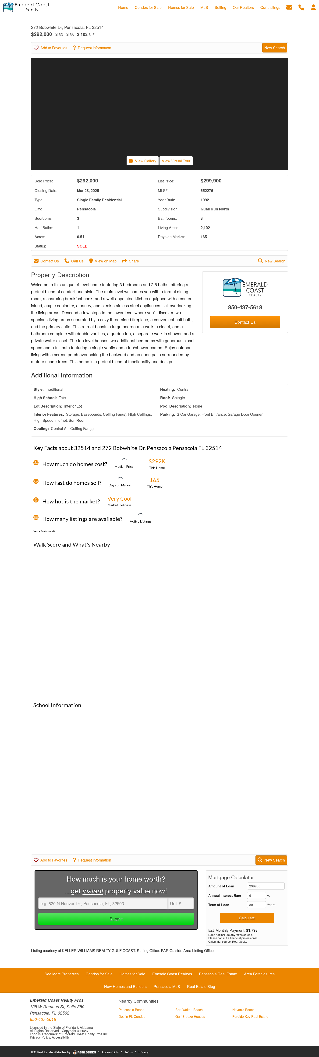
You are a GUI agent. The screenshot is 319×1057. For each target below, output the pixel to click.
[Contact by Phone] (301, 7)
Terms (128, 1052)
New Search (274, 47)
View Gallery (145, 161)
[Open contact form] (289, 7)
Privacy (143, 1052)
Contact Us (49, 261)
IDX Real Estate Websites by (51, 1052)
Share (134, 261)
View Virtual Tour (176, 161)
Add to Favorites (53, 47)
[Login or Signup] (313, 7)
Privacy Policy (40, 1037)
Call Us (77, 261)
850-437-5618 (245, 307)
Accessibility (61, 1037)
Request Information (94, 47)
